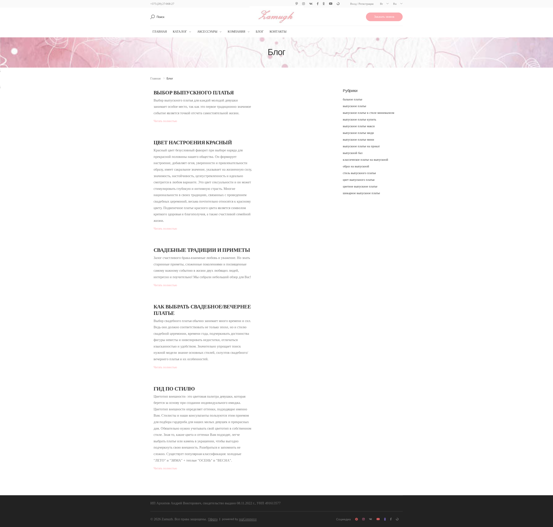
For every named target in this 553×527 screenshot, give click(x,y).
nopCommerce (248, 519)
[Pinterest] (297, 3)
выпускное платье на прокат (361, 146)
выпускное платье (354, 106)
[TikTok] (338, 3)
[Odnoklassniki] (324, 3)
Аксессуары (207, 31)
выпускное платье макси (359, 126)
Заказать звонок (384, 16)
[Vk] (311, 3)
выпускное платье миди (358, 133)
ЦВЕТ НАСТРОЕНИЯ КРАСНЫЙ (193, 142)
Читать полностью (165, 121)
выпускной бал (352, 153)
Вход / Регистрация (361, 3)
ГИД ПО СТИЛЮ (174, 389)
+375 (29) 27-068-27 (162, 3)
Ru (395, 3)
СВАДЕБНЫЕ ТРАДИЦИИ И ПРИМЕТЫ (202, 250)
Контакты (278, 31)
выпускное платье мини (358, 139)
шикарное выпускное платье (361, 193)
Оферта (213, 519)
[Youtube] (330, 3)
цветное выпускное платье (360, 186)
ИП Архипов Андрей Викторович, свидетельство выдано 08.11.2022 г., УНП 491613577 (215, 503)
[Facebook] (317, 3)
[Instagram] (303, 3)
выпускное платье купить (359, 119)
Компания (236, 31)
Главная (160, 31)
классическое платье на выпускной (365, 159)
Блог (260, 31)
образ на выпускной (356, 166)
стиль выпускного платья (359, 173)
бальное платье (352, 99)
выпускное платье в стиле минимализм (368, 112)
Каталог (180, 31)
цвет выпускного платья (358, 179)
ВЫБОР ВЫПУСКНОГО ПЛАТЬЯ (194, 92)
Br (381, 3)
